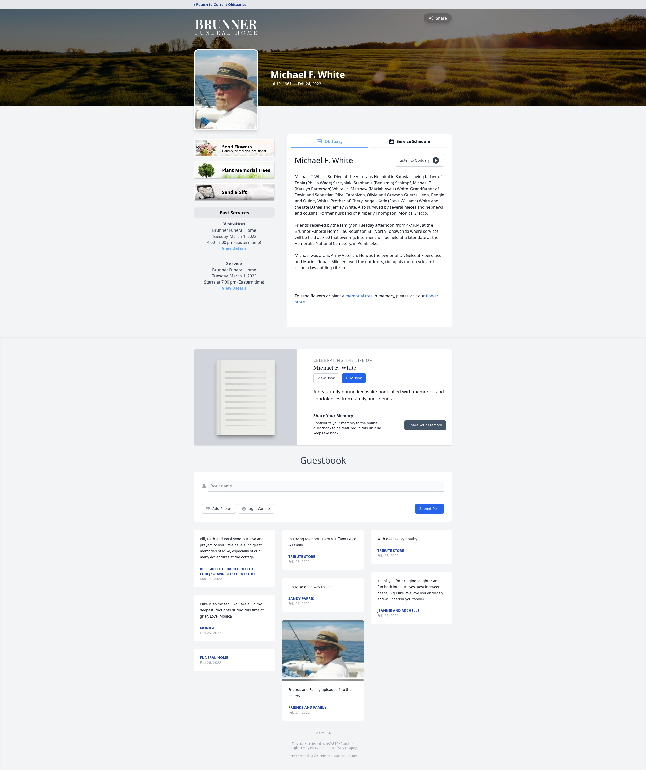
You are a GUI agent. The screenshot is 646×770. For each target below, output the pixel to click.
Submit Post (429, 508)
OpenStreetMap (328, 756)
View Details (234, 248)
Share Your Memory (425, 425)
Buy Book (354, 378)
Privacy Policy (308, 748)
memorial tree (359, 296)
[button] (322, 650)
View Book (326, 378)
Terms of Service (336, 748)
